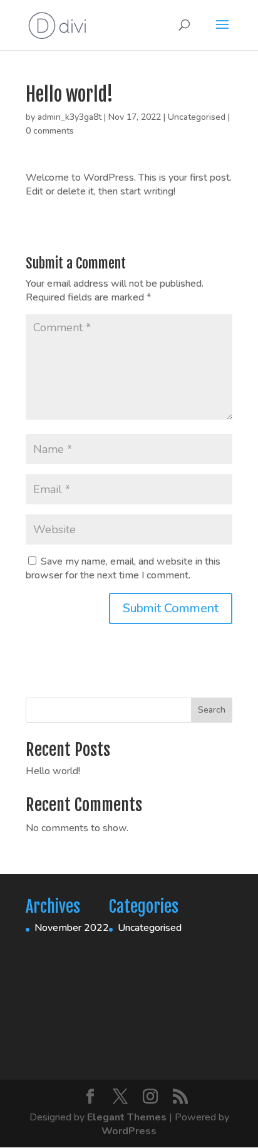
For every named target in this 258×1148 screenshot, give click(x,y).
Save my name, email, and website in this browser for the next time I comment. (123, 568)
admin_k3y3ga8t (69, 117)
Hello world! (53, 771)
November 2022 (71, 928)
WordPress (129, 1131)
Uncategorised (196, 117)
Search (211, 710)
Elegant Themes (127, 1117)
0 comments (50, 131)
